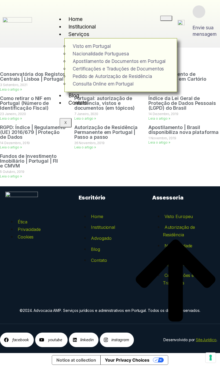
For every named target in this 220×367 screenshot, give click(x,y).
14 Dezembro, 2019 (163, 114)
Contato (77, 103)
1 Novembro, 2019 (162, 138)
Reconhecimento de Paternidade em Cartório (177, 76)
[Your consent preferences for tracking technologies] (211, 357)
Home (75, 19)
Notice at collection (76, 360)
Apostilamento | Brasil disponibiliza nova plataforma (183, 129)
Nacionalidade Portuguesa (101, 53)
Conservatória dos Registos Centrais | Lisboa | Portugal (32, 76)
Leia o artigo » (11, 89)
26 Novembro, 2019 (89, 143)
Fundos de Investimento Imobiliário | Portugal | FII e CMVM (29, 161)
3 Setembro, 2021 (13, 85)
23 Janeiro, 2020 (13, 114)
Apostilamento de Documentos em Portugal (119, 61)
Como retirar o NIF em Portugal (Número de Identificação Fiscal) (25, 103)
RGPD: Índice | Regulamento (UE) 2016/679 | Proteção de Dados (32, 132)
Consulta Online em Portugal (103, 84)
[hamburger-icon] (166, 18)
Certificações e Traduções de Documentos (118, 69)
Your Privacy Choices (127, 360)
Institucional (82, 27)
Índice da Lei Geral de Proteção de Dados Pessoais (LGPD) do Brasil (182, 103)
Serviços (78, 34)
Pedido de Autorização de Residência (112, 76)
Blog (73, 95)
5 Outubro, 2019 (12, 172)
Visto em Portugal (92, 46)
